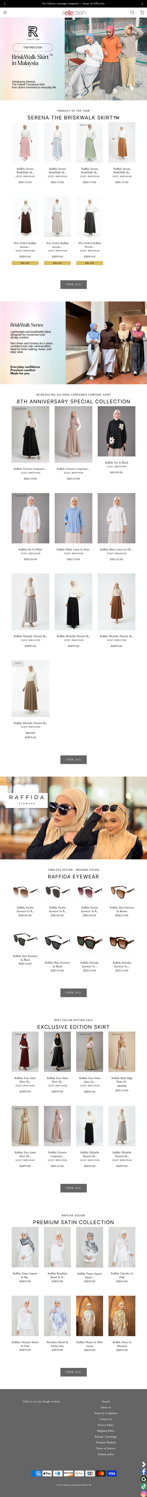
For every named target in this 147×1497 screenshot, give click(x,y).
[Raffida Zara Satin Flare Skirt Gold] (25, 1126)
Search (106, 1401)
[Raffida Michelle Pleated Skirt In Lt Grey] (30, 601)
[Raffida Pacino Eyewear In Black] (57, 891)
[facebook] (144, 1471)
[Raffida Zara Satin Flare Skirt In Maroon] (25, 1051)
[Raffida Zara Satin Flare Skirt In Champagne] (89, 1051)
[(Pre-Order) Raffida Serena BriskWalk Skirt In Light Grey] (57, 216)
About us (106, 1407)
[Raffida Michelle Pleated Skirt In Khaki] (30, 688)
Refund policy (106, 1454)
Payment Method (106, 1442)
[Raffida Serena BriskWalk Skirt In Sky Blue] (57, 142)
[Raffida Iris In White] (30, 518)
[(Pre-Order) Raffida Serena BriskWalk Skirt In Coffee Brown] (25, 216)
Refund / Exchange (106, 1437)
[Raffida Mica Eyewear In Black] (57, 943)
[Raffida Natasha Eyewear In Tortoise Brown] (121, 943)
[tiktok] (144, 1486)
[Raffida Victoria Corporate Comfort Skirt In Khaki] (73, 434)
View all (73, 284)
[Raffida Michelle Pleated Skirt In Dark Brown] (116, 601)
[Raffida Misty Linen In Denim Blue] (73, 518)
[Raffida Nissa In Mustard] (121, 1315)
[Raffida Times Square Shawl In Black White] (89, 1247)
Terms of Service (105, 1448)
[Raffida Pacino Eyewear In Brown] (25, 891)
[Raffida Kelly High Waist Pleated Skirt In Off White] (121, 1051)
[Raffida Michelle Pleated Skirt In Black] (73, 601)
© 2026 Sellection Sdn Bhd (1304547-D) (73, 1485)
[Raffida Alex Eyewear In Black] (25, 939)
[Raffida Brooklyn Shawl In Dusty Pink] (57, 1247)
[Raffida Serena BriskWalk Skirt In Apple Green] (89, 142)
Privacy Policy (106, 1425)
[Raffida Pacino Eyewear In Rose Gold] (89, 891)
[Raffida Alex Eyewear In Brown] (121, 891)
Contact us (105, 1419)
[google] (144, 1479)
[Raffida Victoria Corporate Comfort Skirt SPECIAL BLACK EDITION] (30, 434)
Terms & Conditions (105, 1413)
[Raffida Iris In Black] (116, 431)
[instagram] (144, 1494)
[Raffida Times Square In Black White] (25, 1247)
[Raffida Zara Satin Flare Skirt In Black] (57, 1051)
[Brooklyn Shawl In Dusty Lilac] (57, 1315)
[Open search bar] (132, 12)
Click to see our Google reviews (41, 1401)
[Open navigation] (5, 12)
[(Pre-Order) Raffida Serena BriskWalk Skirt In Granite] (89, 216)
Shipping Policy (106, 1431)
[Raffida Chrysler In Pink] (121, 1247)
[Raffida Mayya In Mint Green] (89, 1315)
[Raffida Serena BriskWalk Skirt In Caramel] (121, 142)
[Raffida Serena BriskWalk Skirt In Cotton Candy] (25, 142)
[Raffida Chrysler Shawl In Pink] (25, 1315)
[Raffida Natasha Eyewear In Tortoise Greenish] (89, 943)
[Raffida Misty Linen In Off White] (116, 518)
